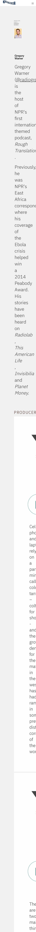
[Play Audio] (23, 3)
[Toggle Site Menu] (32, 3)
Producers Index (17, 21)
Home (2, 0)
